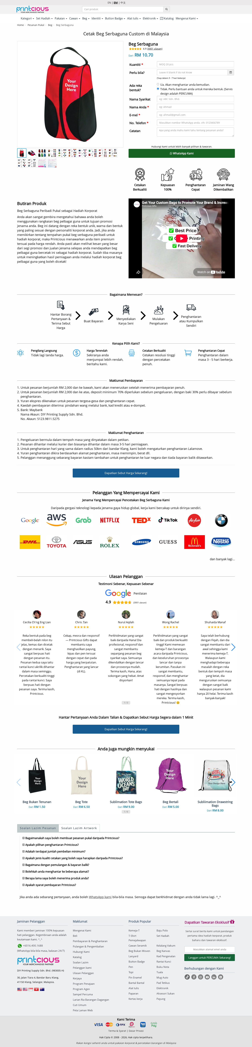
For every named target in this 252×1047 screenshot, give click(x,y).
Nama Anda (139, 107)
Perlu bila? (137, 73)
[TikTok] (188, 977)
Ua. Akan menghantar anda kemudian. (185, 85)
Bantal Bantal (136, 983)
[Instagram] (201, 977)
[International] (19, 990)
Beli (75, 935)
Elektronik (162, 988)
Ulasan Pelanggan (83, 973)
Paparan (133, 993)
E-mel (134, 115)
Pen (131, 967)
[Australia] (42, 990)
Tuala (160, 972)
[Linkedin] (214, 977)
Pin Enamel (135, 977)
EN (109, 2)
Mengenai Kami (82, 930)
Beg (50, 25)
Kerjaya (77, 978)
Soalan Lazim (80, 962)
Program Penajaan (84, 983)
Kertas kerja (135, 998)
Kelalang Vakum (166, 945)
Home (20, 25)
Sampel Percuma (83, 994)
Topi (131, 972)
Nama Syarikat (139, 99)
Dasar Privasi (136, 1030)
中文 (123, 2)
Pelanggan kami (82, 967)
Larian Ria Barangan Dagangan (91, 999)
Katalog (168, 18)
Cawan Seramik (138, 945)
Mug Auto (162, 977)
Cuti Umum (79, 1005)
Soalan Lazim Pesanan (38, 828)
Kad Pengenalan (166, 956)
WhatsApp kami (100, 897)
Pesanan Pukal (36, 25)
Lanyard (133, 956)
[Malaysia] (25, 990)
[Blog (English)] (220, 977)
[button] (18, 647)
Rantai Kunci (164, 961)
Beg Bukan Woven (139, 951)
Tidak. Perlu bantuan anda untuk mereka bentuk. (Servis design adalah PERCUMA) (196, 91)
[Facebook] (194, 977)
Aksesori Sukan (166, 993)
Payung (161, 998)
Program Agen (81, 989)
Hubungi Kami (81, 951)
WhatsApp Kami (183, 153)
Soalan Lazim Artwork (79, 828)
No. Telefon (138, 123)
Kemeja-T (134, 930)
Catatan (134, 131)
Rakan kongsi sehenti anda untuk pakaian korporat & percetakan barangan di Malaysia (126, 1043)
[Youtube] (208, 977)
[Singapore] (30, 990)
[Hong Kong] (36, 990)
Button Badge (137, 961)
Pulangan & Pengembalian (88, 946)
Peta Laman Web (83, 1010)
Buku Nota (163, 967)
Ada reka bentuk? (135, 87)
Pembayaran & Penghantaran (90, 941)
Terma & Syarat (117, 1030)
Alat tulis (134, 988)
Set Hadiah (163, 935)
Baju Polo (162, 930)
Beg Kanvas (163, 951)
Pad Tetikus (163, 983)
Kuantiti (136, 64)
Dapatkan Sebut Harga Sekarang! (126, 473)
